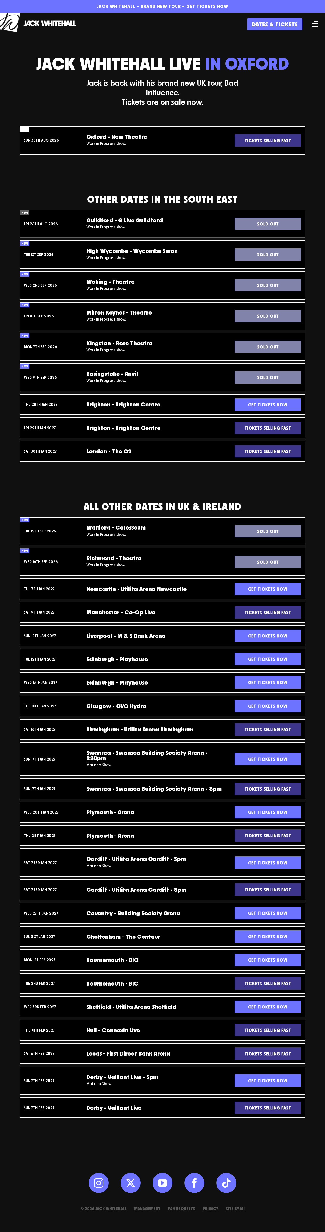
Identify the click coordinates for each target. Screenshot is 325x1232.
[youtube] (162, 1183)
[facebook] (194, 1183)
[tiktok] (226, 1183)
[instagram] (99, 1183)
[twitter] (131, 1183)
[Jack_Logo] (40, 15)
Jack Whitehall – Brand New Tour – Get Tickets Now (162, 6)
